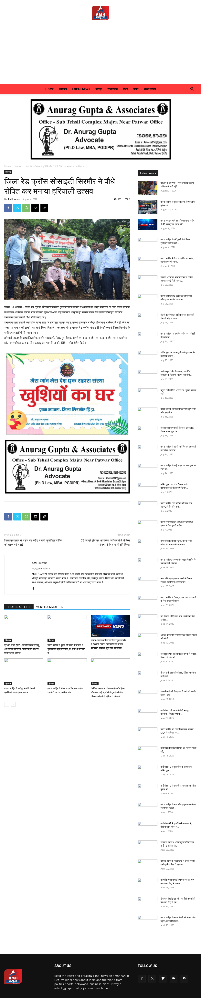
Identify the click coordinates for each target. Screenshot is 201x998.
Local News (81, 89)
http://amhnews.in (41, 568)
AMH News (13, 199)
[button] (192, 89)
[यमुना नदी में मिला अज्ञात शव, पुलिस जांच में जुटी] (147, 395)
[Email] (35, 208)
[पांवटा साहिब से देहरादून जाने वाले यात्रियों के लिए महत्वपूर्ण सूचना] (147, 602)
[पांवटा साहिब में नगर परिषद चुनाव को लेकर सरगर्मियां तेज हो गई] (147, 810)
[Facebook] (8, 208)
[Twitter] (17, 208)
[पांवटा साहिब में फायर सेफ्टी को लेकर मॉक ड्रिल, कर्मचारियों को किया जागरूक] (147, 923)
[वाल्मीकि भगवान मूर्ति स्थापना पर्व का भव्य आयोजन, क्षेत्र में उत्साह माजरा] (147, 885)
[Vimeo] (163, 979)
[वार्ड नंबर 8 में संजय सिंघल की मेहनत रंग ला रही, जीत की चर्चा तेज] (147, 753)
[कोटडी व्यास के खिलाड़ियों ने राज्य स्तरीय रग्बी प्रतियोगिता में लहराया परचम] (147, 866)
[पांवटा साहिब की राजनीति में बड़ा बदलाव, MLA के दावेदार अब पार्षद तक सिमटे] (147, 734)
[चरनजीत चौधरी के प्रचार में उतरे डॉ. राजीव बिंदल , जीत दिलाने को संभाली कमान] (147, 697)
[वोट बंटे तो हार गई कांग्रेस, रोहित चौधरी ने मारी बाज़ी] (147, 678)
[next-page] (13, 704)
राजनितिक (113, 89)
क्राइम (99, 89)
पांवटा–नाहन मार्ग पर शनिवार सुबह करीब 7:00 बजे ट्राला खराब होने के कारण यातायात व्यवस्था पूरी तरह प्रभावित (108, 644)
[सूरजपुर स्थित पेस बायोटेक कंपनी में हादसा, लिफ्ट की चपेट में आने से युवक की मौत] (147, 659)
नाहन (135, 89)
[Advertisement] (100, 54)
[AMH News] (100, 13)
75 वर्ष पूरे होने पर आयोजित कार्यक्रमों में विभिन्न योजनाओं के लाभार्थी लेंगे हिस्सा (105, 542)
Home (49, 89)
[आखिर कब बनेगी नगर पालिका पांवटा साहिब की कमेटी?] (147, 640)
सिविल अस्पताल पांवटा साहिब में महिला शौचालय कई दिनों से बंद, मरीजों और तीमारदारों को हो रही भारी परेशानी (108, 692)
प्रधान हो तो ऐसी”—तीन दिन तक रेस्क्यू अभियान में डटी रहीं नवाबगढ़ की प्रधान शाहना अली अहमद (21, 649)
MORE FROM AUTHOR (49, 607)
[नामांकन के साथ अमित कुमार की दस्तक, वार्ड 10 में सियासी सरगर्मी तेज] (147, 847)
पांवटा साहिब (150, 89)
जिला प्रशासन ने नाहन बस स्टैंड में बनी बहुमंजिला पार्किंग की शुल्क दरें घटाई (33, 542)
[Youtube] (184, 979)
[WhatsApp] (26, 208)
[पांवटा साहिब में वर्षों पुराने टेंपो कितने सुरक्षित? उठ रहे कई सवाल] (23, 671)
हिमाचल (63, 89)
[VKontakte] (173, 979)
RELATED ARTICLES (19, 607)
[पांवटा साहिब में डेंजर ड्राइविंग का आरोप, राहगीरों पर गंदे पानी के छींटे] (67, 671)
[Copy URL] (44, 208)
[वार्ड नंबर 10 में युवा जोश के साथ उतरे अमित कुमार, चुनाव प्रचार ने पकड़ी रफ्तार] (147, 772)
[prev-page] (6, 704)
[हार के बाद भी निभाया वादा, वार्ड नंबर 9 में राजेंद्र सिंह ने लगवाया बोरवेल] (147, 621)
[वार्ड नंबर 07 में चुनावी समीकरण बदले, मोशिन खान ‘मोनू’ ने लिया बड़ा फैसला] (147, 828)
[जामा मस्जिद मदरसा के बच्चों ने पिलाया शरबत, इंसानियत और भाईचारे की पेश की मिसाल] (147, 584)
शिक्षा (125, 89)
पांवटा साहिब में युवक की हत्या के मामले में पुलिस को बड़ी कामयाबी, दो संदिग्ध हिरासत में (66, 649)
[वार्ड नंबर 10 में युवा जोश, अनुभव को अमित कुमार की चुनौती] (147, 791)
